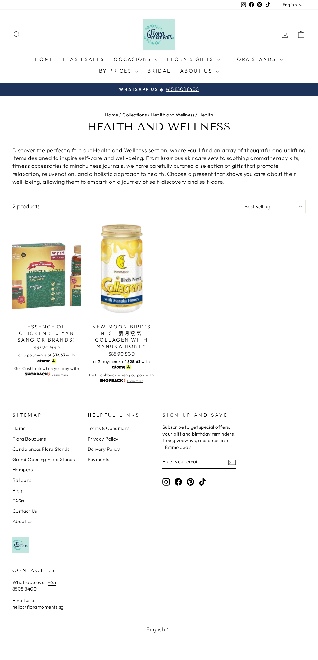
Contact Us (24, 511)
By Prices (116, 71)
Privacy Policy (103, 439)
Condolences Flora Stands (41, 449)
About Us (197, 71)
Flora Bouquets (29, 439)
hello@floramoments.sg (38, 607)
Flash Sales (83, 59)
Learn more (60, 374)
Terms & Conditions (108, 428)
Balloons (21, 480)
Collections (134, 115)
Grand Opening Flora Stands (43, 459)
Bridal (159, 71)
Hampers (22, 470)
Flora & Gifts (191, 59)
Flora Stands (253, 59)
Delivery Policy (104, 449)
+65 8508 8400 (34, 585)
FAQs (18, 501)
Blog (17, 490)
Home (44, 59)
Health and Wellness (172, 115)
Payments (98, 459)
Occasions (133, 59)
